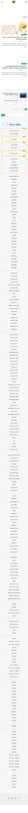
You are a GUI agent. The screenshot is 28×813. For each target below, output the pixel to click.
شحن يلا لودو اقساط (14, 355)
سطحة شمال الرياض (14, 569)
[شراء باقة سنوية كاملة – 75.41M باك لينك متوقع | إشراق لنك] (14, 28)
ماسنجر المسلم (14, 153)
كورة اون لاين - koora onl (14, 668)
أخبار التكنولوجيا (24, 63)
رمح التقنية (14, 241)
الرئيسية (25, 13)
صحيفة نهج (14, 205)
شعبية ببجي (14, 417)
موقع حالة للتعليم (14, 320)
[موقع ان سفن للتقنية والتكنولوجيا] (14, 2)
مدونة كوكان (14, 202)
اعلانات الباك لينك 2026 (14, 305)
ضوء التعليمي (14, 158)
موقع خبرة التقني (14, 211)
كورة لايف (14, 688)
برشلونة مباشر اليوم (14, 624)
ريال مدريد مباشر (14, 507)
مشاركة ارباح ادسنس (14, 133)
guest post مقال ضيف (14, 460)
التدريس (14, 296)
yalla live (14, 633)
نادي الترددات (14, 229)
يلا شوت (14, 495)
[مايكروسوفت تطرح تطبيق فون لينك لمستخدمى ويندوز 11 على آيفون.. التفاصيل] (14, 57)
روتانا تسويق (14, 223)
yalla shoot (14, 498)
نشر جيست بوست (14, 457)
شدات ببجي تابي (14, 343)
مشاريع (14, 484)
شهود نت (14, 250)
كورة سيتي (14, 607)
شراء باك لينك (14, 273)
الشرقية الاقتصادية (14, 196)
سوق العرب (14, 463)
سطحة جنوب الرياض (14, 575)
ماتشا (14, 443)
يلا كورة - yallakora (14, 670)
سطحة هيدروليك (14, 566)
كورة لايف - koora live (14, 755)
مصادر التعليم (14, 311)
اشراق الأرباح (14, 267)
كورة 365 (14, 604)
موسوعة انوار (14, 264)
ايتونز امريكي (14, 349)
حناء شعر (14, 437)
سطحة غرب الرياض (14, 572)
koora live (14, 653)
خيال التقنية (14, 188)
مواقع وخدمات (24, 34)
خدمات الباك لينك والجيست (14, 455)
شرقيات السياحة (14, 261)
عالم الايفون (14, 199)
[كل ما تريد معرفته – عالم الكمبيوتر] (23, 102)
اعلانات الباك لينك (14, 287)
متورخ (14, 217)
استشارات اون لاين (14, 232)
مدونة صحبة (14, 258)
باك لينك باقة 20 (14, 466)
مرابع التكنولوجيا (14, 185)
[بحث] (2, 2)
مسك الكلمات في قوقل (14, 176)
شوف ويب (14, 191)
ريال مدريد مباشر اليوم (14, 621)
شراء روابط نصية (14, 279)
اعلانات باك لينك (14, 487)
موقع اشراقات (14, 164)
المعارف (14, 235)
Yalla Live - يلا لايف (14, 665)
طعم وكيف (14, 247)
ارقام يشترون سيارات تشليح (14, 592)
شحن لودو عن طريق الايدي (14, 414)
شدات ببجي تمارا (14, 337)
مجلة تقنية (14, 314)
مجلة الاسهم (14, 193)
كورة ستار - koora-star (14, 641)
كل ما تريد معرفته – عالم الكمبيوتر (11, 100)
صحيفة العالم (14, 329)
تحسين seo (14, 147)
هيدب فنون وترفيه (14, 326)
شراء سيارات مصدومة (14, 595)
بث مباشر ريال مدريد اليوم (14, 612)
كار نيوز (14, 208)
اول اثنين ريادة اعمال (14, 130)
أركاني (14, 252)
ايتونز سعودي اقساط (14, 352)
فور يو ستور (14, 378)
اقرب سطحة (14, 577)
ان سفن (14, 182)
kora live (14, 685)
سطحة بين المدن (14, 563)
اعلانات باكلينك (14, 490)
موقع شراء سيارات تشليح (14, 589)
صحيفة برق (14, 161)
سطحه (14, 560)
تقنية (14, 293)
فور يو (14, 402)
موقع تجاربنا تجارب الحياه (14, 478)
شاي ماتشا (14, 446)
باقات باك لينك (14, 281)
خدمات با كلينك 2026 (14, 475)
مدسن (14, 220)
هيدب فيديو (14, 238)
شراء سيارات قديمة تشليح (14, 598)
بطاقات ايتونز (14, 420)
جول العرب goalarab (14, 609)
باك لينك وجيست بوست (14, 308)
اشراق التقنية (14, 179)
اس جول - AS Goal (14, 676)
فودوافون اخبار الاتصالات (14, 290)
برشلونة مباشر (14, 504)
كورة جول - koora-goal (14, 644)
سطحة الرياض (14, 557)
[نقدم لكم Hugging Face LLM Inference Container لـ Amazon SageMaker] (23, 95)
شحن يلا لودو (14, 411)
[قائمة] (26, 2)
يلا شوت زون (14, 781)
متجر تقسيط (14, 367)
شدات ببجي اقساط (14, 334)
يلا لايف (14, 615)
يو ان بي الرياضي (14, 317)
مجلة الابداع (14, 226)
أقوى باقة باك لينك (14, 472)
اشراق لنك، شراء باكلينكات (14, 284)
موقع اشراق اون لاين (14, 167)
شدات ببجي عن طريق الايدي (14, 384)
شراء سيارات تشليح (14, 586)
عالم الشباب (14, 139)
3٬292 (16, 109)
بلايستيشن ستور (14, 423)
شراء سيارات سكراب (14, 583)
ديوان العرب (14, 481)
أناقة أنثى (14, 214)
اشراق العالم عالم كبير (14, 299)
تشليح (14, 580)
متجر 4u (14, 381)
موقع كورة (14, 726)
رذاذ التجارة (14, 244)
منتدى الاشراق (14, 302)
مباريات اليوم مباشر (14, 501)
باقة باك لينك (14, 144)
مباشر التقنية (14, 255)
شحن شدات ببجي (14, 405)
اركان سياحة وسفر (14, 170)
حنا (14, 440)
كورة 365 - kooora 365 (14, 673)
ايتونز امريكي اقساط (14, 396)
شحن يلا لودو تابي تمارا (14, 390)
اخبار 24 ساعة (14, 323)
